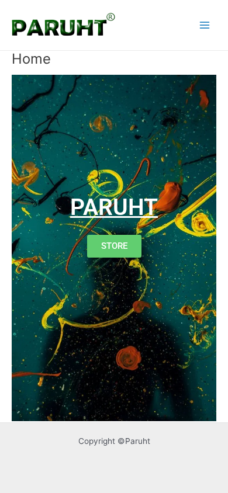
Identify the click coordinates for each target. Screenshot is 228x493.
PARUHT (114, 207)
